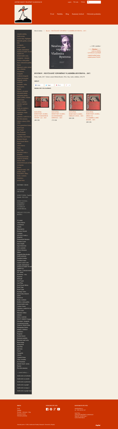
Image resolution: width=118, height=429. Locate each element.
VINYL (19, 355)
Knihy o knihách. (22, 176)
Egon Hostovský (21, 246)
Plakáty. (19, 89)
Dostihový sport (21, 241)
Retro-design (20, 342)
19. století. (20, 220)
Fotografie (20, 73)
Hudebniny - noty (22, 274)
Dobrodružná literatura (23, 239)
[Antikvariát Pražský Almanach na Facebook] (47, 409)
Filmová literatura (22, 250)
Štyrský (19, 366)
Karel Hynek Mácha (22, 285)
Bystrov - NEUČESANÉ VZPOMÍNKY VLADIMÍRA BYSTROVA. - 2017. (62, 73)
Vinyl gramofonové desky (24, 125)
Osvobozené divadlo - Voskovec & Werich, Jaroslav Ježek (23, 158)
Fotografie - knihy (22, 84)
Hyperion (19, 276)
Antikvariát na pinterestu (23, 381)
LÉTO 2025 (20, 310)
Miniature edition (21, 312)
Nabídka (60, 14)
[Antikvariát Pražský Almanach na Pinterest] (51, 409)
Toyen (19, 148)
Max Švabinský (21, 132)
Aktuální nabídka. (22, 34)
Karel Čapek (20, 127)
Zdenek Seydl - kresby (23, 364)
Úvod (52, 14)
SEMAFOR (20, 344)
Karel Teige (20, 150)
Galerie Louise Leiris (23, 262)
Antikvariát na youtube (23, 379)
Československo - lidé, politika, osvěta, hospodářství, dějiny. (23, 171)
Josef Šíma (20, 283)
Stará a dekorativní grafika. (24, 62)
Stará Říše (20, 346)
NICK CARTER (21, 317)
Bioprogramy (20, 86)
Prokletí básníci (21, 336)
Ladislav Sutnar (21, 306)
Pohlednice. (20, 178)
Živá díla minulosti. (22, 119)
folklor (19, 252)
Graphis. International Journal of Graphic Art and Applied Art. (24, 51)
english (69, 2)
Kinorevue (20, 297)
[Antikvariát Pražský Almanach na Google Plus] (54, 409)
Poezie (19, 65)
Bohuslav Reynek (22, 139)
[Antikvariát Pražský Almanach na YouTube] (58, 409)
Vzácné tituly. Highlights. (24, 38)
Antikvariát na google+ (23, 384)
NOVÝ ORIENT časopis (24, 319)
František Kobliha (22, 258)
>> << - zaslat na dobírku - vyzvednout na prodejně (94, 51)
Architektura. (20, 71)
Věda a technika (21, 359)
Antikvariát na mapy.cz (23, 388)
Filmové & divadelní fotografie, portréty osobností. (22, 80)
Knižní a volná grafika (23, 60)
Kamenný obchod (78, 14)
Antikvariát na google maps (24, 390)
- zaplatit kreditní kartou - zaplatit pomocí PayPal (93, 56)
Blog (67, 14)
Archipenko (20, 165)
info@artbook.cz (79, 408)
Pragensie (19, 334)
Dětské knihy (20, 100)
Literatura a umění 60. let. (24, 116)
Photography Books (22, 327)
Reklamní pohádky (22, 338)
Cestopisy (19, 233)
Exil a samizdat (21, 248)
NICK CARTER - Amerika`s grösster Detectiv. (22, 104)
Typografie (20, 353)
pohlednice (20, 331)
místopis (19, 315)
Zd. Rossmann (21, 361)
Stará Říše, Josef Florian (23, 137)
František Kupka (21, 260)
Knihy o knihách (21, 300)
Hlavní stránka (38, 30)
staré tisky (20, 349)
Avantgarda (20, 45)
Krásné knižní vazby (22, 304)
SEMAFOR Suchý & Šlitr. (24, 163)
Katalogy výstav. (21, 291)
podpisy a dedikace (22, 329)
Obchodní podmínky (94, 14)
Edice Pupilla (20, 243)
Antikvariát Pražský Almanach (36, 424)
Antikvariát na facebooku (24, 375)
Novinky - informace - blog (24, 412)
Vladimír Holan (21, 134)
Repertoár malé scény (23, 340)
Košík (76, 2)
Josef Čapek (20, 130)
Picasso (19, 167)
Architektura (20, 224)
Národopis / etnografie (23, 321)
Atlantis (19, 227)
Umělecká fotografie (22, 76)
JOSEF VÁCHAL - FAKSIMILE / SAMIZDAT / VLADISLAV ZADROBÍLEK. (22, 204)
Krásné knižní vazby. (23, 56)
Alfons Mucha (21, 145)
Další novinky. (21, 36)
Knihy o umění (21, 47)
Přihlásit (83, 2)
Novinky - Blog (22, 185)
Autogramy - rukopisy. (23, 58)
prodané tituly (21, 180)
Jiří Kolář (19, 278)
